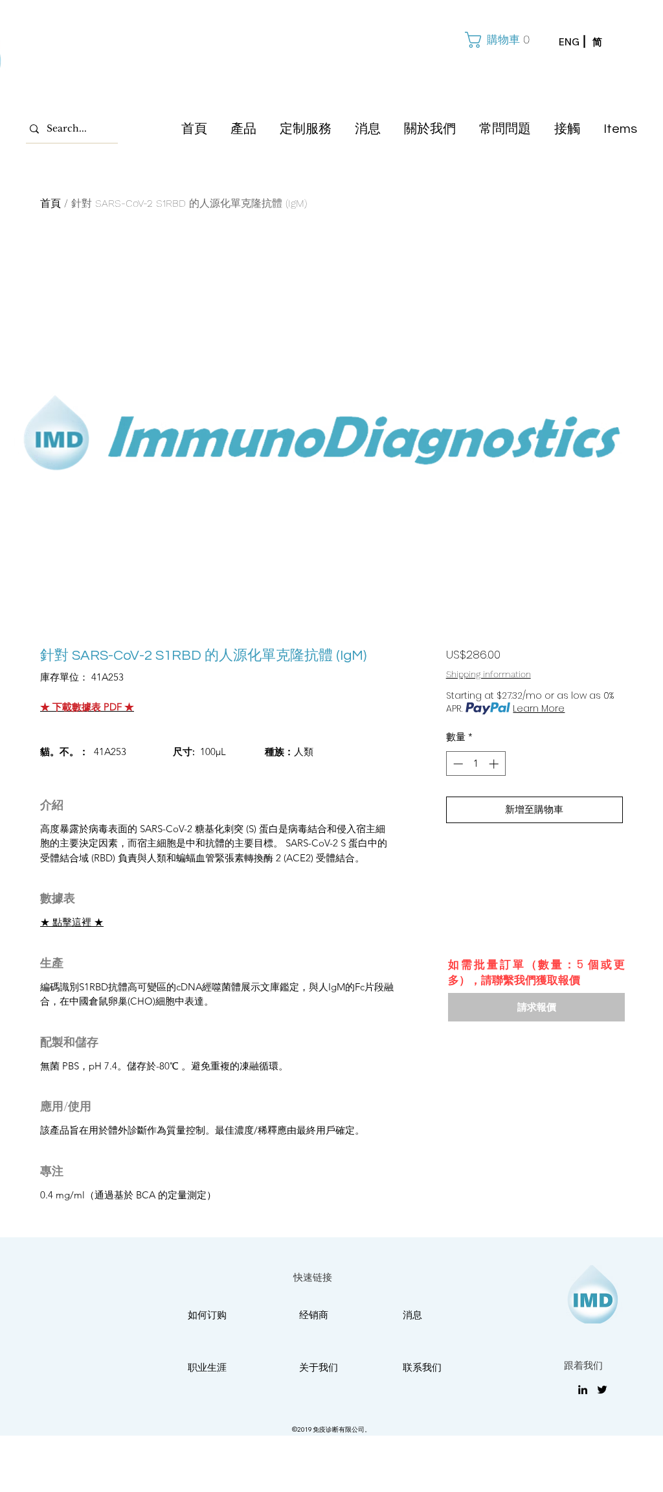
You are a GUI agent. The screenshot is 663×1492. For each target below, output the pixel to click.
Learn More (539, 708)
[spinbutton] (475, 764)
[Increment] (495, 764)
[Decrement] (457, 764)
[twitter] (602, 1389)
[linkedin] (582, 1389)
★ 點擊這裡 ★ (72, 922)
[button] (496, 40)
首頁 (50, 203)
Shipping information (488, 674)
